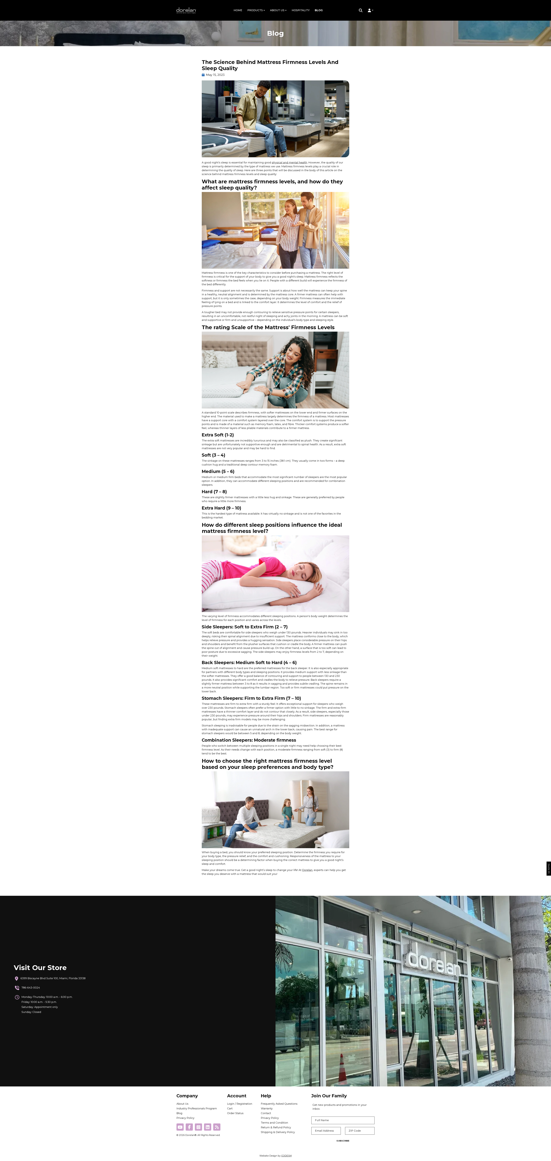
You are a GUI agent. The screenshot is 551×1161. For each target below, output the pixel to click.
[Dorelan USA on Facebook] (189, 1127)
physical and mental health (289, 162)
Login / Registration (239, 1103)
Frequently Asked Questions (279, 1103)
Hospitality (301, 10)
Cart (230, 1108)
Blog (319, 10)
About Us (277, 10)
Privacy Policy (185, 1118)
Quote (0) (549, 868)
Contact (266, 1113)
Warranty (267, 1108)
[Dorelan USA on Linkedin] (207, 1127)
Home (238, 10)
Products (255, 10)
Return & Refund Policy (276, 1127)
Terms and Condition (274, 1122)
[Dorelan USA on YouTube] (180, 1127)
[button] (361, 10)
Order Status (235, 1113)
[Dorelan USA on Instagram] (198, 1127)
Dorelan (307, 870)
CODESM (286, 1155)
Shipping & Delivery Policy (278, 1132)
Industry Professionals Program (196, 1108)
